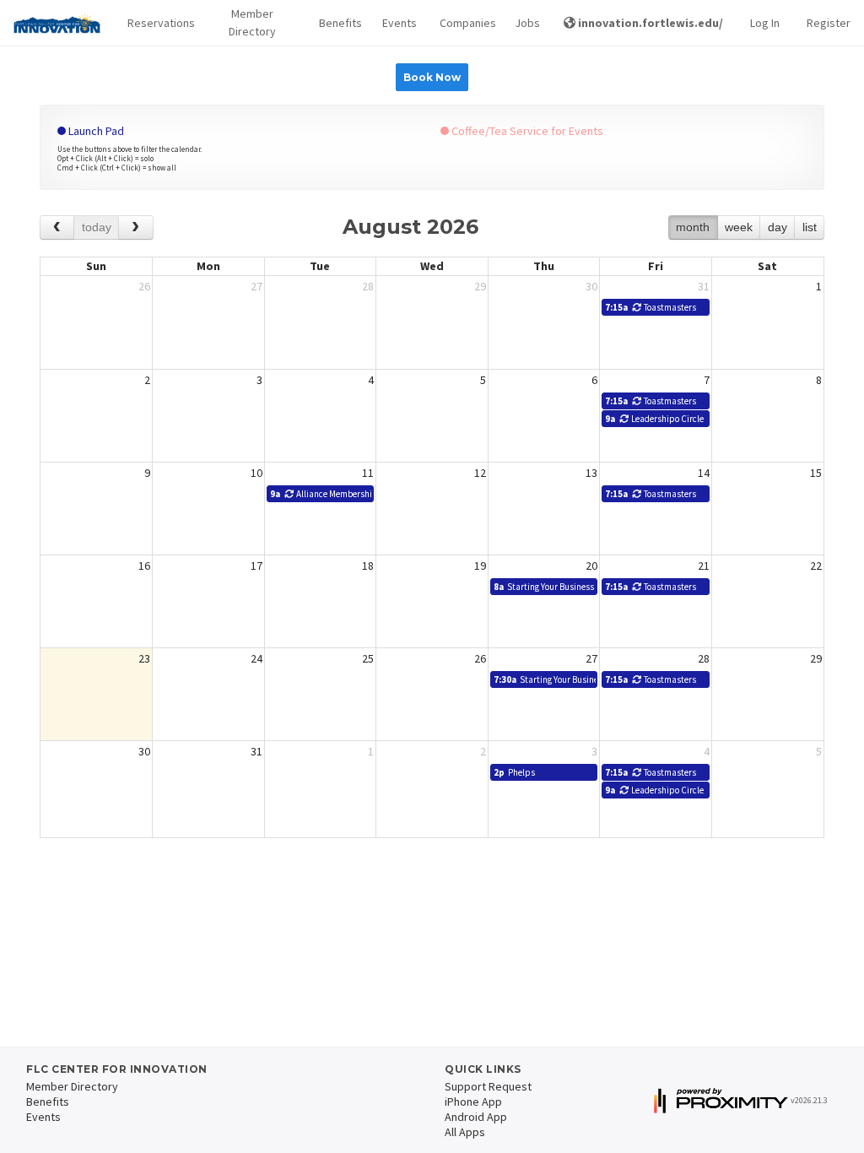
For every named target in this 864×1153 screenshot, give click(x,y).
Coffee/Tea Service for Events (526, 130)
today (96, 227)
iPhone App (473, 1101)
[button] (156, 23)
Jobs (526, 22)
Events (397, 22)
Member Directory (252, 22)
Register (828, 22)
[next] (135, 227)
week (739, 227)
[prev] (57, 227)
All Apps (465, 1131)
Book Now (432, 77)
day (777, 227)
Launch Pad (95, 130)
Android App (476, 1116)
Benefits (337, 22)
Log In (765, 22)
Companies (464, 22)
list (809, 227)
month (693, 227)
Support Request (488, 1086)
